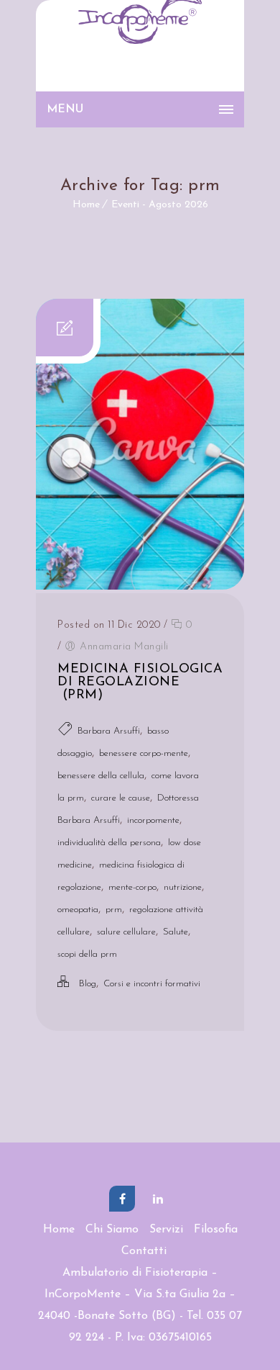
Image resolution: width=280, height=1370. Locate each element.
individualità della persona (109, 842)
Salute (175, 932)
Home (86, 204)
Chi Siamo (112, 1229)
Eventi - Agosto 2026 (159, 204)
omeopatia (77, 909)
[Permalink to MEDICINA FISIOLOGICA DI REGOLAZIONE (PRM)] (140, 586)
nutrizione (183, 887)
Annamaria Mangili (124, 646)
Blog (87, 983)
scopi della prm (87, 954)
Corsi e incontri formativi (151, 983)
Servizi (166, 1229)
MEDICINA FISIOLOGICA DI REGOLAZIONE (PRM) (140, 682)
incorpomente (153, 820)
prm (114, 909)
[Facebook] (122, 1199)
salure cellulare (126, 932)
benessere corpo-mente (143, 753)
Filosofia (216, 1229)
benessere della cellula (100, 775)
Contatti (144, 1251)
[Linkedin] (158, 1199)
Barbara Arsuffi (109, 731)
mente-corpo (132, 887)
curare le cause (120, 798)
